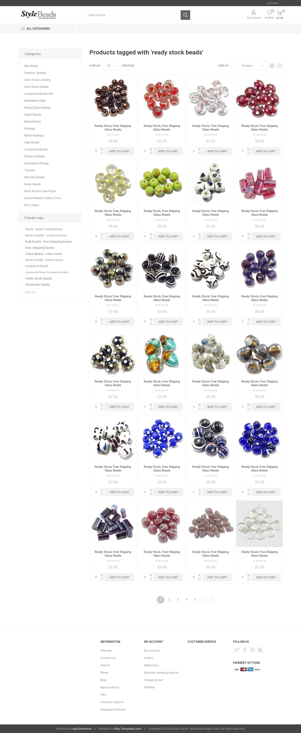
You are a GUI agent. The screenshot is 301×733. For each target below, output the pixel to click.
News (104, 672)
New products (110, 687)
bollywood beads (56, 235)
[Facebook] (244, 649)
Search (185, 15)
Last (212, 600)
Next (203, 600)
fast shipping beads (57, 242)
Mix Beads (31, 66)
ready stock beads (38, 278)
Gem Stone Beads (36, 87)
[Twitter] (237, 649)
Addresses (151, 665)
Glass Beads (32, 114)
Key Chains (31, 205)
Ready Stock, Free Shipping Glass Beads (113, 127)
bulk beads (33, 242)
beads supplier (34, 235)
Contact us (108, 658)
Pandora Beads (34, 156)
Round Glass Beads (37, 107)
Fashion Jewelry (35, 73)
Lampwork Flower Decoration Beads (46, 272)
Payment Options (112, 702)
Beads (29, 229)
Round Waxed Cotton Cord (42, 198)
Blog (103, 680)
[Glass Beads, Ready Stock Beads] (259, 268)
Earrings (29, 128)
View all (30, 292)
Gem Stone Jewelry (37, 80)
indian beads (54, 254)
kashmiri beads (54, 260)
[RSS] (260, 649)
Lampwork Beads (36, 149)
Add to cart (119, 151)
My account (254, 17)
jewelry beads (34, 260)
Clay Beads (31, 142)
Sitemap (106, 650)
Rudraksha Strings (36, 163)
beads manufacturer (49, 229)
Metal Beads (32, 121)
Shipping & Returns (113, 709)
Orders (148, 658)
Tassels (29, 170)
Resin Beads (32, 184)
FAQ (103, 695)
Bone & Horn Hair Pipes (40, 191)
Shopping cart (153, 680)
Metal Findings (34, 135)
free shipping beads (39, 248)
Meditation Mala (35, 101)
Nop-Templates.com (128, 728)
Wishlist (149, 687)
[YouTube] (252, 649)
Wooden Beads (34, 177)
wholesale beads (37, 284)
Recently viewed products (161, 672)
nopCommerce (82, 728)
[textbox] (132, 15)
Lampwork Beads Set (38, 94)
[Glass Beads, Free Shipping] (113, 97)
